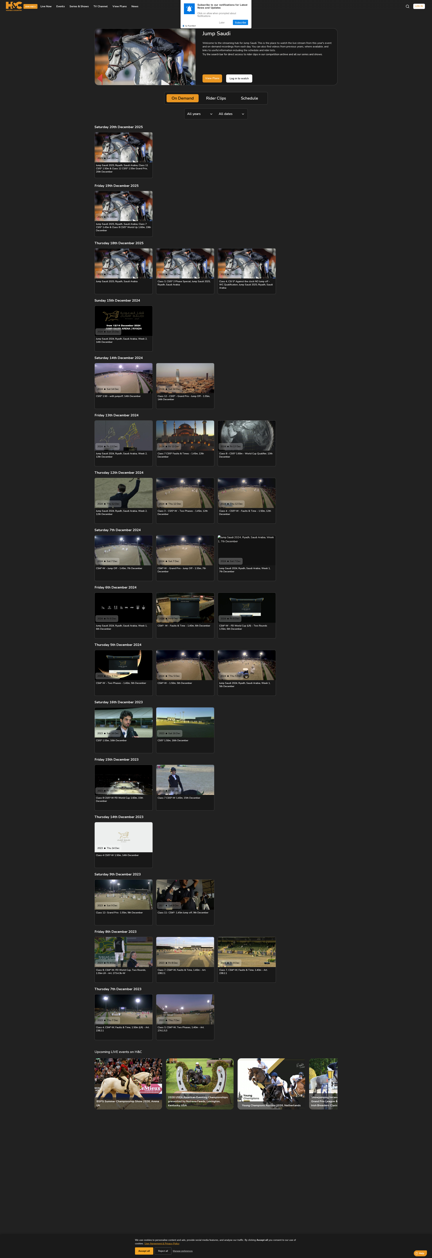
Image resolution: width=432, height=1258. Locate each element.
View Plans (120, 6)
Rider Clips (216, 98)
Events (60, 6)
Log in (419, 6)
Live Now (46, 6)
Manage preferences (183, 1251)
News (134, 6)
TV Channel (100, 6)
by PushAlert (190, 25)
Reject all (163, 1251)
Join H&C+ (30, 6)
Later (222, 22)
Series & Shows (79, 6)
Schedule (249, 98)
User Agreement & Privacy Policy (161, 1243)
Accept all (144, 1251)
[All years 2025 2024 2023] (200, 114)
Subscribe (240, 22)
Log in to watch (239, 78)
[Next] (332, 1084)
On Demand (183, 98)
